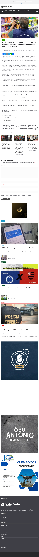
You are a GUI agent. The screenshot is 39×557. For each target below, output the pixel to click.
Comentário (3, 165)
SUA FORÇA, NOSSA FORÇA (8, 12)
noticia (26, 50)
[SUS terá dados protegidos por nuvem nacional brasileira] (19, 233)
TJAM (2, 542)
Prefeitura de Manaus (10, 51)
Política (10, 10)
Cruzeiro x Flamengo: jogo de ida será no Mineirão (16, 288)
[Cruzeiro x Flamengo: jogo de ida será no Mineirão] (19, 274)
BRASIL (15, 50)
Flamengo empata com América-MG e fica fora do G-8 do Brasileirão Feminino (21, 296)
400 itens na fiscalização (6, 50)
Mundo (28, 10)
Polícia (14, 10)
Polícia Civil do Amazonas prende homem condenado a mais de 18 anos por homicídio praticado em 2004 (19, 329)
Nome (2, 179)
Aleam (2, 540)
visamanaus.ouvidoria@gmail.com (9, 120)
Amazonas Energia (4, 532)
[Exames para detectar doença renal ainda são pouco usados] (4, 257)
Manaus (24, 50)
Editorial (23, 10)
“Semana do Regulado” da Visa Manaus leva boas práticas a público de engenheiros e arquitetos (6, 146)
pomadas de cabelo (31, 50)
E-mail (2, 184)
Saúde (3, 245)
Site (1, 189)
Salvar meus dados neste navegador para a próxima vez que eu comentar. (16, 195)
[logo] (10, 501)
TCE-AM (2, 545)
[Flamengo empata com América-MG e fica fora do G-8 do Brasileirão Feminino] (4, 297)
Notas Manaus (3, 547)
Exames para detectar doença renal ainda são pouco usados (18, 256)
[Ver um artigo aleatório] (37, 12)
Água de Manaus (4, 534)
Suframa (2, 538)
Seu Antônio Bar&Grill (4, 517)
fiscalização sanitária (19, 50)
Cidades (5, 10)
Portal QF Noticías (4, 51)
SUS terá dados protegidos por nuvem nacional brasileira (18, 248)
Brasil (19, 10)
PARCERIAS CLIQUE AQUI (19, 12)
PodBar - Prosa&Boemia (5, 516)
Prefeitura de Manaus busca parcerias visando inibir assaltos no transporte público (32, 145)
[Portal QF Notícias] (2, 12)
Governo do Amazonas (5, 527)
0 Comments (12, 48)
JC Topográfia (3, 518)
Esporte (3, 285)
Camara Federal (3, 529)
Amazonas (11, 50)
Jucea (2, 536)
